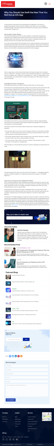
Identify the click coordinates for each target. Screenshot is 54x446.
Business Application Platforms (32, 425)
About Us (4, 416)
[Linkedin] (16, 356)
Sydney (14, 437)
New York (4, 437)
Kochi (22, 437)
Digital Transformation (32, 421)
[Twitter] (13, 356)
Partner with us (15, 204)
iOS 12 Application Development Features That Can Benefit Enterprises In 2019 (33, 251)
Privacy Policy (30, 444)
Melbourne (9, 437)
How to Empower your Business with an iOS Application (31, 263)
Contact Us (4, 421)
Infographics (17, 424)
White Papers (18, 419)
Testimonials (5, 419)
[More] (21, 356)
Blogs (16, 416)
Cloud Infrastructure (32, 428)
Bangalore (26, 437)
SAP (29, 431)
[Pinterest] (18, 356)
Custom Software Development (32, 418)
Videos (16, 426)
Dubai (18, 437)
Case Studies (18, 421)
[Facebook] (10, 356)
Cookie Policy (40, 444)
